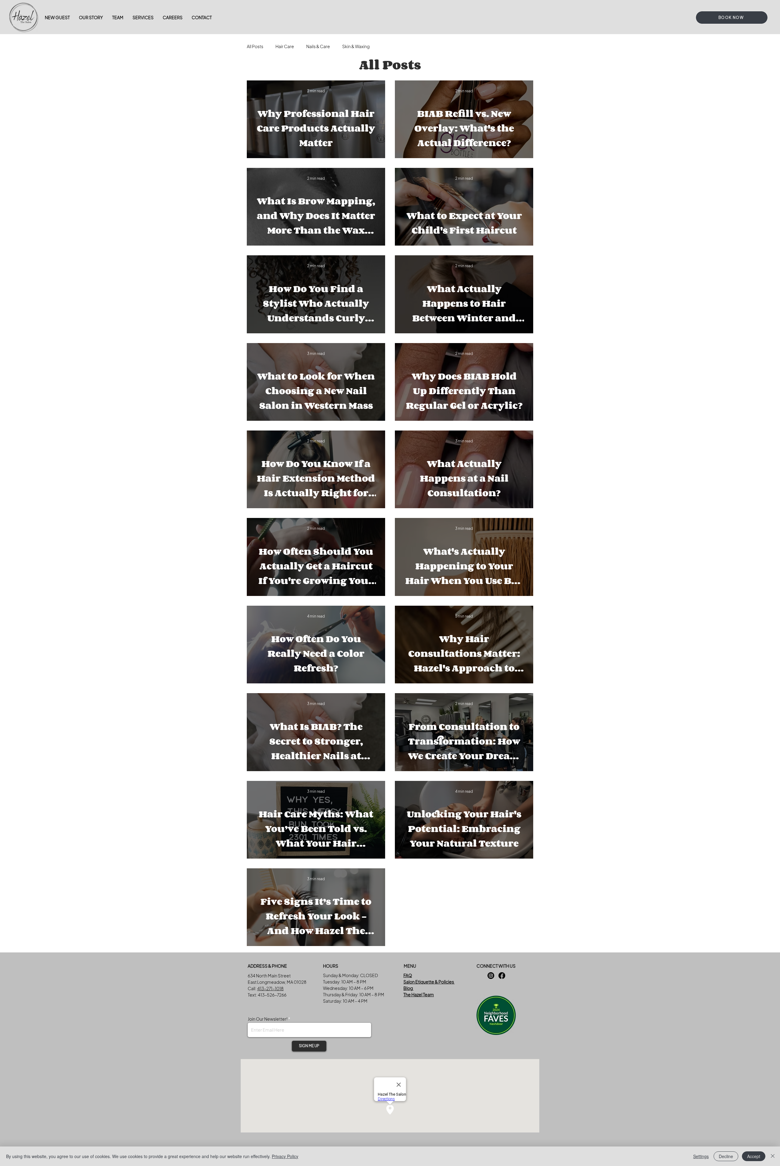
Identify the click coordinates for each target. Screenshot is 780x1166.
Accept (753, 1156)
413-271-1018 (270, 988)
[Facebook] (501, 975)
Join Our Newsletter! (268, 1019)
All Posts (255, 46)
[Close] (772, 1156)
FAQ (407, 975)
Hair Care (284, 46)
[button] (143, 17)
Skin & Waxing (356, 46)
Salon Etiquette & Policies (429, 981)
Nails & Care (318, 46)
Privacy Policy (285, 1156)
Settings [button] (701, 1156)
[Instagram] (491, 975)
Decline (726, 1156)
